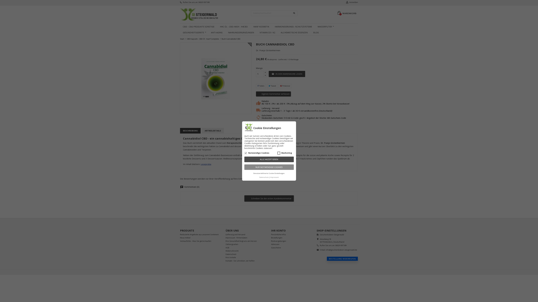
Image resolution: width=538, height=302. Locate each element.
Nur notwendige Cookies (269, 167)
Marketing (286, 153)
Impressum (274, 177)
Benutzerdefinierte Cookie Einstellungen (269, 173)
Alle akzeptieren (269, 159)
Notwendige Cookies (258, 153)
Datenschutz (264, 177)
